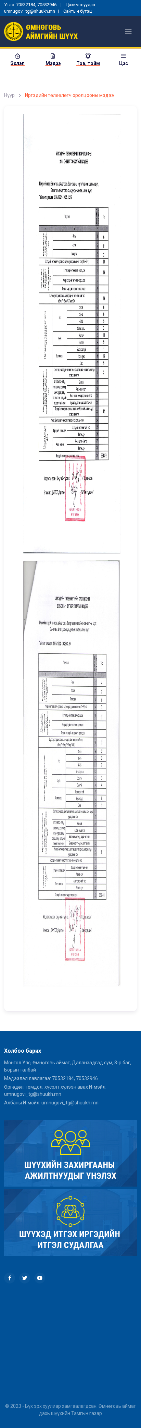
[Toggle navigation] (128, 31)
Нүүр (9, 95)
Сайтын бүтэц (77, 11)
